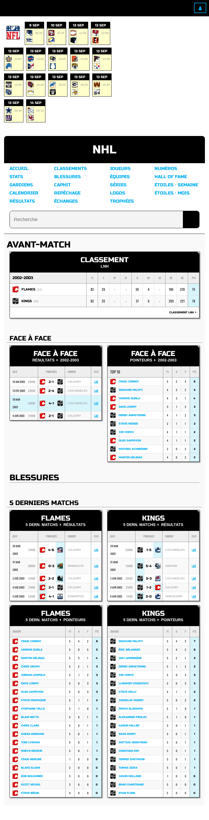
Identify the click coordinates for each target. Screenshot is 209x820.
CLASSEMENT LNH (182, 312)
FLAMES (28, 289)
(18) (35, 301)
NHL (104, 150)
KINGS (26, 301)
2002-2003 (23, 278)
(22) (39, 289)
